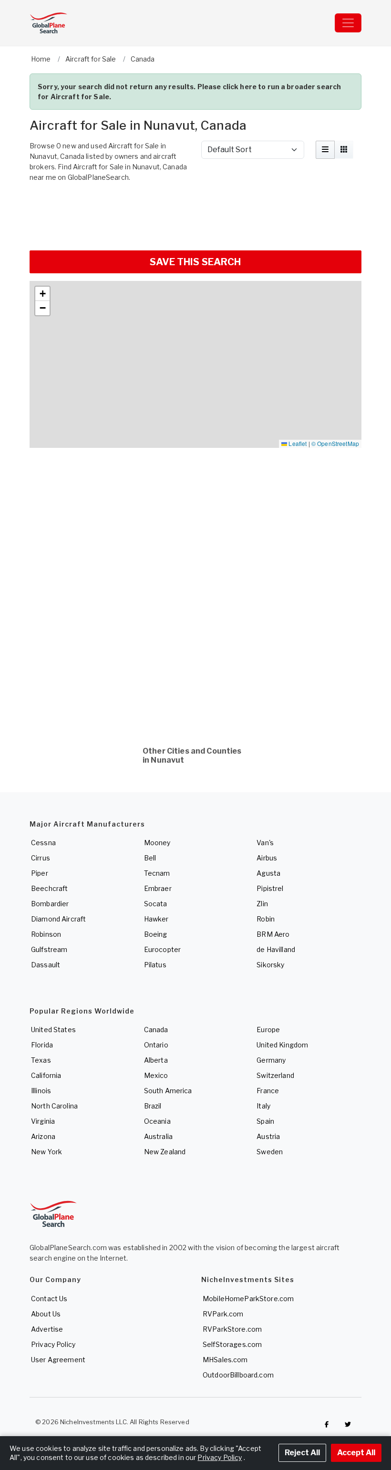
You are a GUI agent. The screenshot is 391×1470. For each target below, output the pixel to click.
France (268, 1091)
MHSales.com (225, 1360)
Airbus (267, 858)
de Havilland (276, 949)
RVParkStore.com (232, 1329)
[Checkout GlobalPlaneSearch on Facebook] (326, 1424)
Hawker (156, 919)
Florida (42, 1045)
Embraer (158, 888)
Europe (268, 1029)
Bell (150, 858)
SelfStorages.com (232, 1344)
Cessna (43, 843)
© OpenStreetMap (335, 443)
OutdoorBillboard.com (238, 1375)
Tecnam (157, 873)
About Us (46, 1314)
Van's (265, 843)
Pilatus (155, 965)
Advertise (47, 1329)
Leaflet (297, 443)
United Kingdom (282, 1045)
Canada (156, 1029)
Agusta (268, 873)
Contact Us (49, 1298)
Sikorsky (270, 965)
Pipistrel (270, 888)
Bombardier (50, 904)
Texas (41, 1060)
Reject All (302, 1452)
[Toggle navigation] (348, 22)
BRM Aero (273, 934)
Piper (39, 873)
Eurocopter (162, 949)
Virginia (43, 1121)
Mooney (157, 843)
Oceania (157, 1121)
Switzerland (275, 1075)
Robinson (46, 934)
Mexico (156, 1075)
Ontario (156, 1045)
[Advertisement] (195, 215)
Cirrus (40, 858)
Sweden (270, 1152)
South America (168, 1091)
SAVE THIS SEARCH (195, 262)
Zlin (262, 904)
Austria (268, 1136)
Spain (265, 1121)
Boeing (155, 934)
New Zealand (165, 1152)
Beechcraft (49, 888)
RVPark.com (223, 1314)
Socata (155, 904)
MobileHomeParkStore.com (248, 1298)
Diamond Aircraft (58, 919)
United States (53, 1029)
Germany (271, 1060)
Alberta (156, 1060)
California (46, 1075)
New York (46, 1152)
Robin (266, 919)
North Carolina (54, 1106)
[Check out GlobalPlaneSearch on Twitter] (348, 1424)
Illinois (41, 1091)
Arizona (43, 1136)
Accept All (356, 1452)
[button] (42, 294)
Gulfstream (49, 949)
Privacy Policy (53, 1344)
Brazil (153, 1106)
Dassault (45, 965)
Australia (158, 1136)
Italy (263, 1106)
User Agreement (58, 1360)
